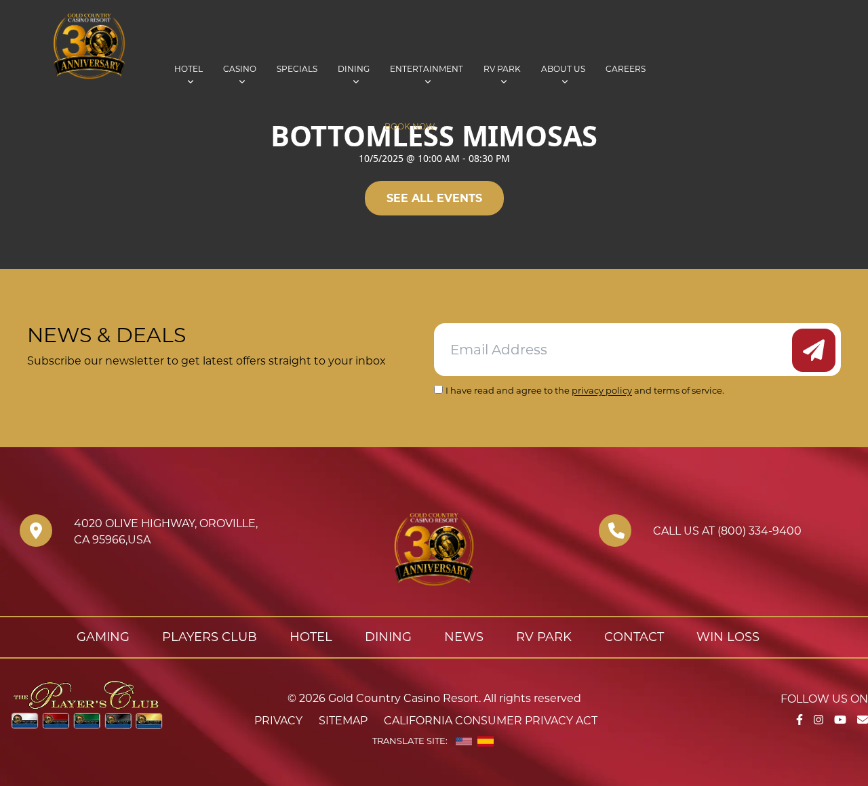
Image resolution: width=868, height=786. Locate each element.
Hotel (188, 69)
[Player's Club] (87, 703)
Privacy (278, 720)
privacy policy (602, 390)
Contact (634, 636)
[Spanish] (485, 741)
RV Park (502, 69)
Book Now (409, 126)
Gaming (103, 636)
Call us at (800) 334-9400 (727, 530)
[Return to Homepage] (139, 45)
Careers (626, 69)
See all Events (434, 198)
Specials (297, 69)
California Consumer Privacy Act (490, 720)
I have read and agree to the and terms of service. (585, 390)
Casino (239, 69)
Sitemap (343, 720)
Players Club (209, 636)
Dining (354, 69)
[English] (464, 741)
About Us (563, 69)
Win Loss (728, 636)
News (464, 636)
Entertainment (426, 69)
